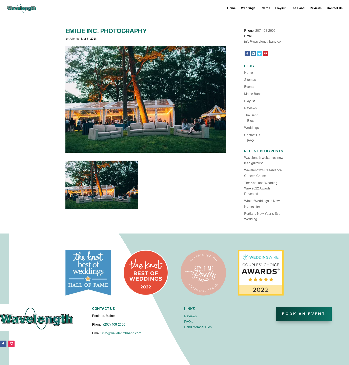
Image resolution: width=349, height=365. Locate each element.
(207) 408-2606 (114, 324)
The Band (298, 8)
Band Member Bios (198, 327)
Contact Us (335, 8)
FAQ (250, 140)
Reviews (316, 8)
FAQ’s (188, 321)
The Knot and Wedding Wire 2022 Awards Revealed (260, 188)
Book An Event (304, 314)
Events (265, 8)
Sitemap (250, 79)
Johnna (74, 38)
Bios (250, 120)
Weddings (248, 8)
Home (231, 8)
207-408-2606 (265, 30)
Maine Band (253, 94)
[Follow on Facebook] (3, 344)
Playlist (280, 8)
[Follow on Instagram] (11, 344)
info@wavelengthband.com (263, 41)
